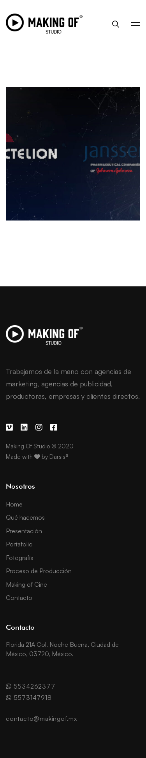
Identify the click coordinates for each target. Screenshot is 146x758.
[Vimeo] (9, 427)
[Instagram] (39, 427)
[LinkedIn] (24, 427)
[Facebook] (53, 427)
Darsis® (59, 456)
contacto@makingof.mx (41, 718)
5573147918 (32, 697)
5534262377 (33, 686)
